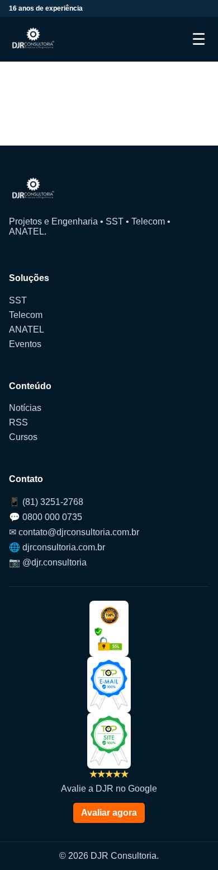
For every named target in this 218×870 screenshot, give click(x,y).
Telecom (25, 315)
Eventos (25, 344)
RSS (18, 422)
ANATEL (26, 329)
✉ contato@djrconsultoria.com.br (74, 532)
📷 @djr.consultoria (48, 562)
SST (18, 300)
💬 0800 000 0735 (45, 517)
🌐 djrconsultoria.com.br (57, 547)
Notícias (25, 408)
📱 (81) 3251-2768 (46, 502)
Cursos (23, 437)
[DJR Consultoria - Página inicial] (33, 39)
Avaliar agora (109, 812)
